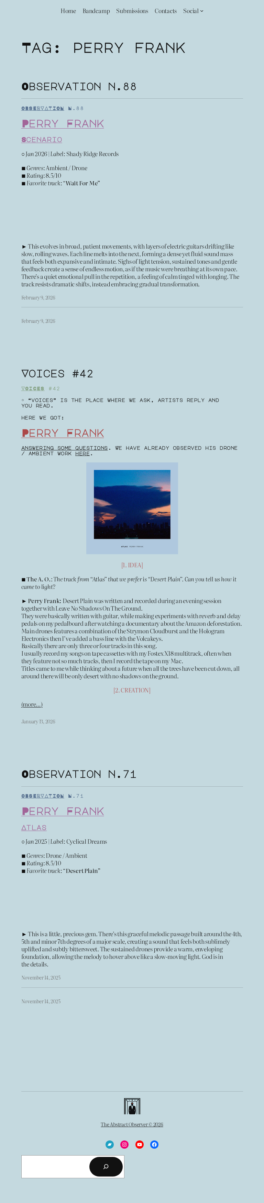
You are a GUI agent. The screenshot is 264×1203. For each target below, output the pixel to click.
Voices (33, 388)
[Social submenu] (202, 10)
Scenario (41, 139)
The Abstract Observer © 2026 (132, 1124)
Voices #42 (57, 373)
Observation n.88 (79, 86)
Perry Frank (62, 123)
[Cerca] (105, 1166)
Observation (42, 108)
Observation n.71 (79, 773)
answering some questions (64, 447)
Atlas (34, 827)
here (82, 453)
